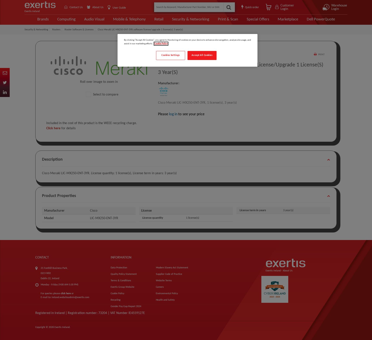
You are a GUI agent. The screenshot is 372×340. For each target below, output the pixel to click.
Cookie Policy (161, 43)
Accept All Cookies (202, 55)
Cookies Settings (170, 55)
